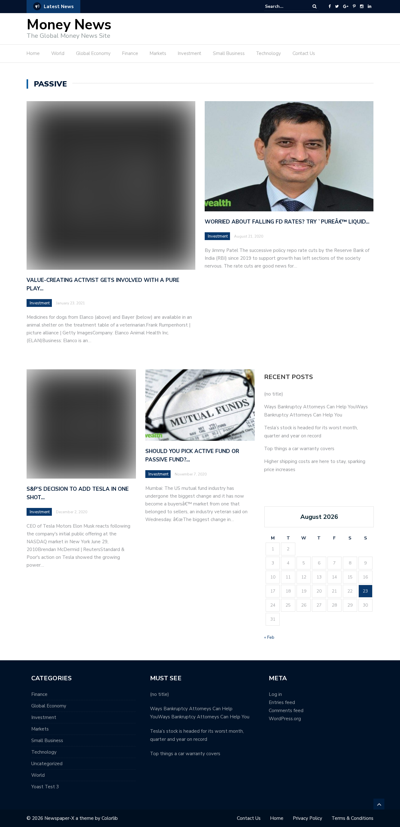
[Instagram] (362, 6)
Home (33, 53)
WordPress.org (285, 719)
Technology (268, 53)
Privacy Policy (307, 818)
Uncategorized (46, 764)
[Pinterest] (354, 6)
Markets (158, 53)
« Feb (269, 637)
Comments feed (286, 710)
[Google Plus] (346, 6)
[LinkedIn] (369, 6)
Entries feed (282, 702)
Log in (275, 694)
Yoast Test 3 (45, 787)
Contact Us (303, 53)
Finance (130, 53)
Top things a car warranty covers (299, 448)
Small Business (229, 53)
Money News (69, 24)
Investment (189, 53)
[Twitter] (337, 6)
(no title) (273, 394)
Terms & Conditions (352, 818)
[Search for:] (284, 6)
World (57, 53)
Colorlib (110, 818)
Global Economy (93, 53)
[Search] (314, 6)
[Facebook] (329, 6)
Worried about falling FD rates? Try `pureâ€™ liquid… (287, 221)
